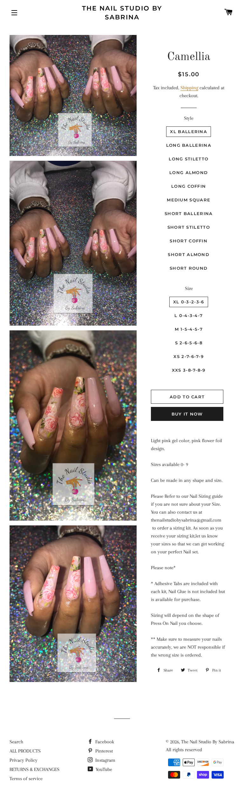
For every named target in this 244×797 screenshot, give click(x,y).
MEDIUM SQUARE (188, 199)
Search (16, 742)
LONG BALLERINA (188, 145)
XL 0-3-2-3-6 (188, 301)
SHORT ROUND (188, 268)
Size (189, 288)
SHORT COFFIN (188, 240)
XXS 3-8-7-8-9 (189, 370)
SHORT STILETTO (188, 227)
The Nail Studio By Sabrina (122, 12)
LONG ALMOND (188, 172)
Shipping (189, 88)
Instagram (104, 760)
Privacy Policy (23, 760)
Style (188, 118)
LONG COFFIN (188, 186)
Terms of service (26, 778)
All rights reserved (184, 750)
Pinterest (103, 751)
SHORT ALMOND (188, 254)
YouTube (103, 769)
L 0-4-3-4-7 (188, 315)
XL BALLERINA (188, 131)
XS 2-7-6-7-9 (188, 356)
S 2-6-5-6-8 (188, 342)
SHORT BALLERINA (189, 213)
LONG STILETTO (188, 158)
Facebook (104, 742)
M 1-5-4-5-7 (189, 329)
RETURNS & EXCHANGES (34, 769)
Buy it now (187, 413)
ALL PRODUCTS (25, 751)
